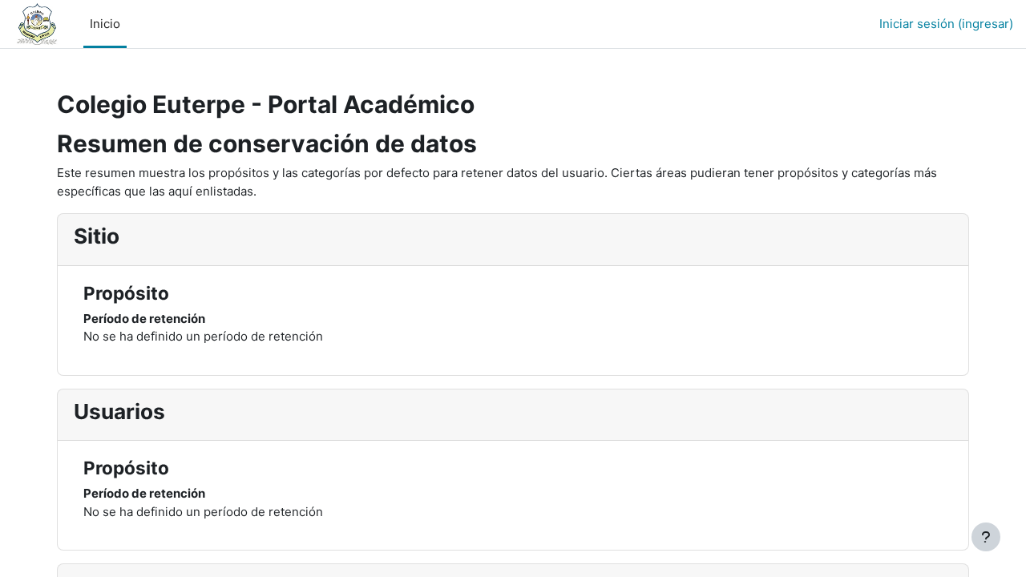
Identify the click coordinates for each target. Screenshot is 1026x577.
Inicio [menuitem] (105, 23)
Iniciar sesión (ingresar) (946, 23)
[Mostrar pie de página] (985, 537)
